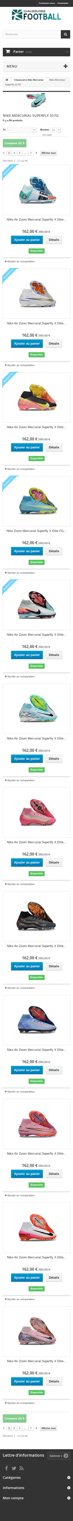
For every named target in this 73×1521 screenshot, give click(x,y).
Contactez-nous (47, 3)
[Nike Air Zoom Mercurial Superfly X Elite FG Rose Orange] (36, 1124)
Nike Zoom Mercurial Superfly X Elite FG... (36, 531)
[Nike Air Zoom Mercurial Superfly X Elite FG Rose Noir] (36, 1331)
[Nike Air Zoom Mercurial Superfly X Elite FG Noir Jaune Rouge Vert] (36, 397)
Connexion (62, 3)
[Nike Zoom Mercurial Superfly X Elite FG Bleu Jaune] (36, 501)
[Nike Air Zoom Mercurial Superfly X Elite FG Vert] (36, 190)
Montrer (44, 129)
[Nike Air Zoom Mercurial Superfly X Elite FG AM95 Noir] (36, 916)
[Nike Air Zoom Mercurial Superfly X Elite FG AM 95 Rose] (36, 812)
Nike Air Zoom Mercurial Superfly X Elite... (36, 219)
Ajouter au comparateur (21, 261)
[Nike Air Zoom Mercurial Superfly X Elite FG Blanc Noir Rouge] (36, 1227)
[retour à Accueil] (6, 80)
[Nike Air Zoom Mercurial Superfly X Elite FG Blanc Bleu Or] (36, 293)
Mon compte (13, 1498)
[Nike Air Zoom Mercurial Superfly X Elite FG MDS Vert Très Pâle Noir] (36, 605)
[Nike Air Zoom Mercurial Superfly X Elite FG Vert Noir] (36, 709)
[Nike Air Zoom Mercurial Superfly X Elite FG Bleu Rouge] (36, 1020)
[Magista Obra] (36, 15)
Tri (4, 129)
